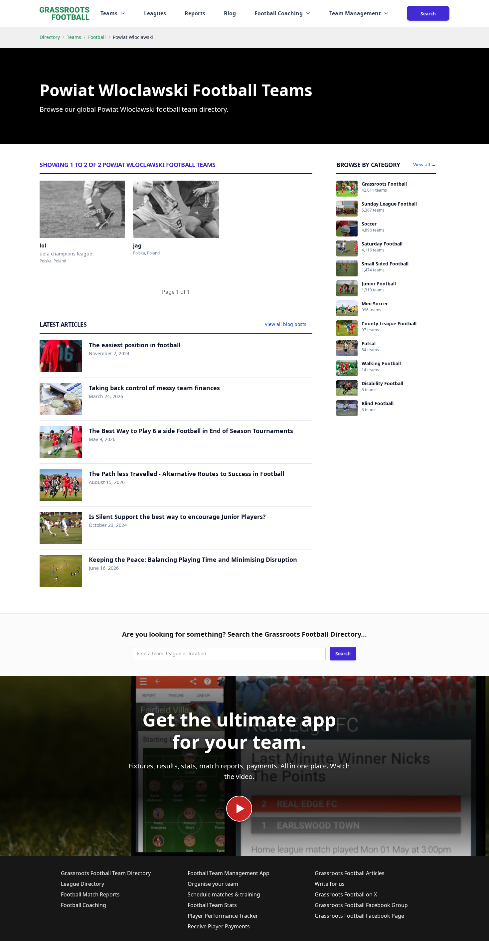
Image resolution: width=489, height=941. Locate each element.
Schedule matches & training (224, 894)
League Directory (82, 883)
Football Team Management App (228, 873)
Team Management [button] (355, 13)
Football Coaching (83, 905)
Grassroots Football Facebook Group (361, 905)
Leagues (155, 13)
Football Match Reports (90, 894)
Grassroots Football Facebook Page (359, 915)
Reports (195, 13)
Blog (230, 13)
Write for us (330, 883)
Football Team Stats (212, 905)
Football (97, 37)
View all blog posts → (288, 324)
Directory (50, 37)
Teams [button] (108, 13)
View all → (424, 164)
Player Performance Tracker (223, 915)
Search (428, 13)
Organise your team (213, 883)
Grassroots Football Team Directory (106, 873)
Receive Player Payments (219, 926)
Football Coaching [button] (278, 13)
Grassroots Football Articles (350, 873)
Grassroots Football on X (346, 894)
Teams (74, 37)
